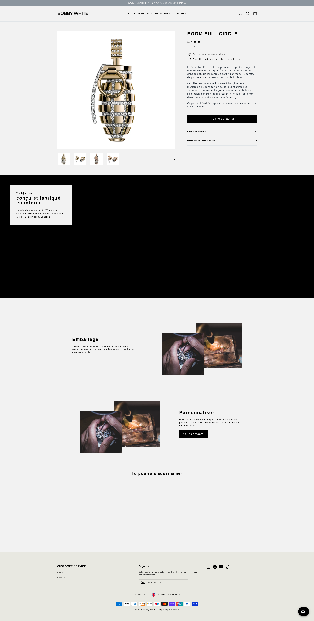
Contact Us (62, 573)
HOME (131, 13)
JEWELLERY (145, 13)
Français (137, 594)
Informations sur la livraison (201, 141)
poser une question (196, 131)
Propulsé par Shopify (168, 610)
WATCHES (180, 13)
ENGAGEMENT (163, 13)
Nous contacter (194, 434)
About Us (61, 577)
